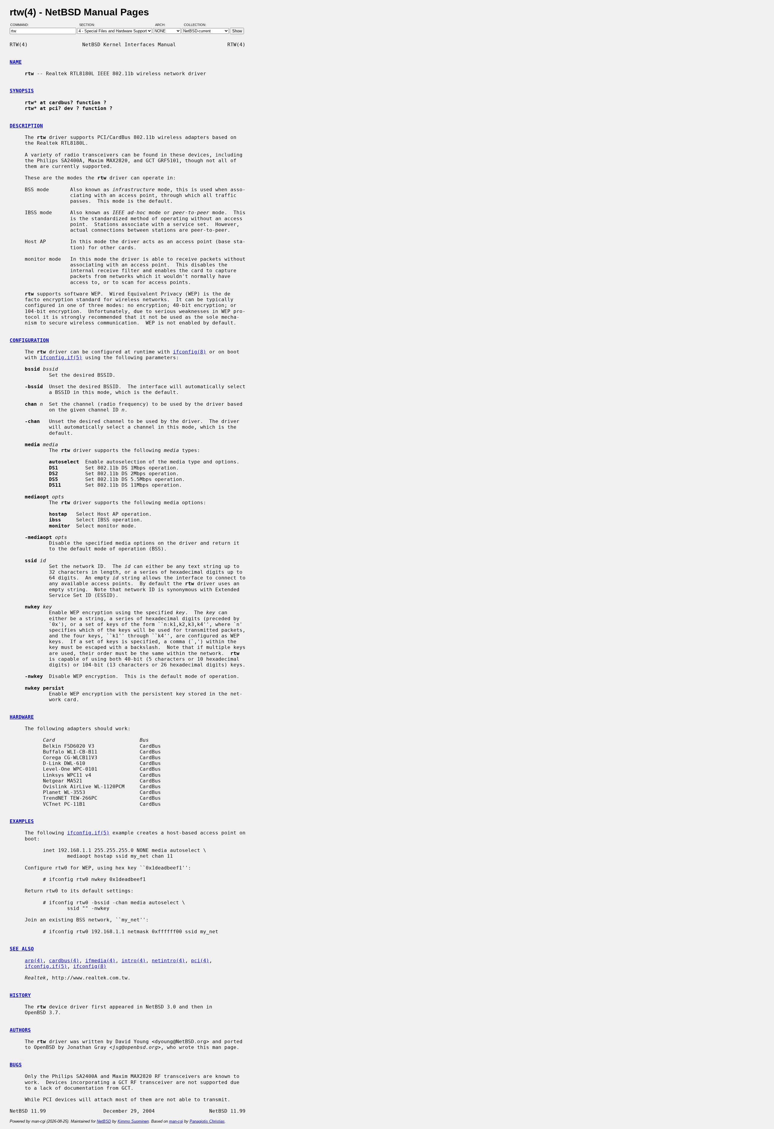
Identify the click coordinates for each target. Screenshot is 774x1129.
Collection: (195, 25)
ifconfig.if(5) (61, 357)
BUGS (16, 1065)
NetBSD (104, 1121)
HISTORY (20, 995)
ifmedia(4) (100, 960)
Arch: (163, 25)
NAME (16, 62)
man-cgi (176, 1121)
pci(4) (200, 960)
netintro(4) (168, 960)
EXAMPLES (22, 821)
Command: (21, 25)
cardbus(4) (64, 960)
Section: (88, 25)
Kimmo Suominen (133, 1121)
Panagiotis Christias (207, 1121)
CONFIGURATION (29, 340)
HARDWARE (22, 717)
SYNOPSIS (22, 91)
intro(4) (134, 960)
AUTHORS (20, 1030)
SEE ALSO (22, 949)
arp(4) (34, 960)
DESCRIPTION (26, 126)
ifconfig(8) (189, 352)
